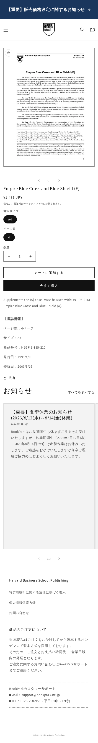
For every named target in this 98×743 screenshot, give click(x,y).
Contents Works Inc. (55, 735)
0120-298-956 (30, 701)
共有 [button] (12, 378)
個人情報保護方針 (22, 603)
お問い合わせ (19, 613)
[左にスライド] (39, 181)
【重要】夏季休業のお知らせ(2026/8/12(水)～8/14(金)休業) (41, 415)
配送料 (17, 203)
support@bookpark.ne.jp (41, 695)
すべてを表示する (81, 392)
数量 (6, 247)
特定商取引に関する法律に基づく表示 (37, 592)
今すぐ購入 (49, 285)
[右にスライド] (59, 181)
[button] (6, 30)
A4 (10, 219)
